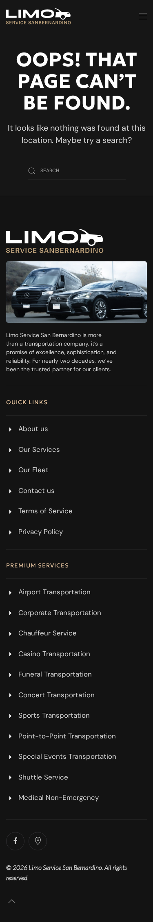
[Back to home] (38, 16)
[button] (143, 16)
